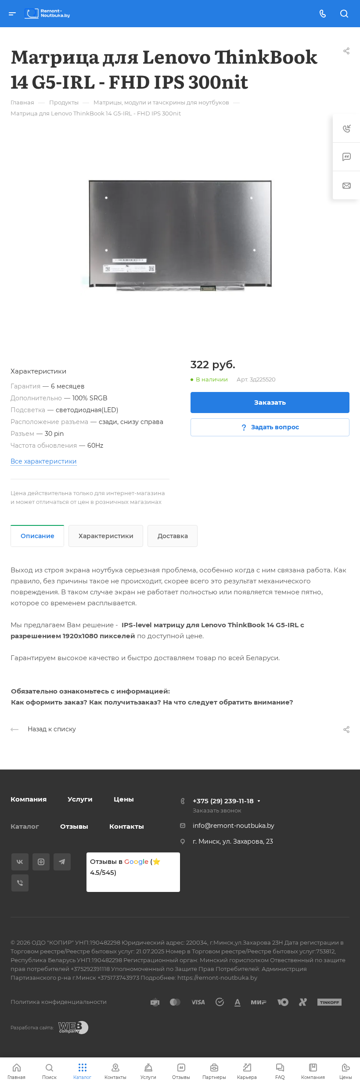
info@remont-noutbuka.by (233, 826)
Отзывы (74, 826)
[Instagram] (41, 861)
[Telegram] (62, 861)
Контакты (126, 826)
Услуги (80, 799)
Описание (37, 536)
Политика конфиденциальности (59, 1001)
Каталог (25, 826)
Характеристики (106, 536)
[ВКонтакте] (20, 861)
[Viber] (20, 882)
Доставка (173, 536)
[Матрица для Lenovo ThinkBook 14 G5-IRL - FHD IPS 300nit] (180, 235)
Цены (124, 799)
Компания (29, 799)
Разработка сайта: (32, 1028)
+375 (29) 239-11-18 (223, 801)
